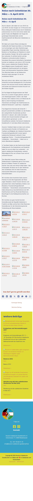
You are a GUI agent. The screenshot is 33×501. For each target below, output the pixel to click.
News (4, 332)
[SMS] (22, 296)
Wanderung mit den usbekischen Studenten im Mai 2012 (15, 382)
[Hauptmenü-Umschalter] (29, 5)
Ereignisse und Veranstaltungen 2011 (15, 329)
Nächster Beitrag (16, 307)
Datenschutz (20, 461)
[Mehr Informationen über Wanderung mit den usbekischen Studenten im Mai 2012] (16, 375)
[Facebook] (3, 296)
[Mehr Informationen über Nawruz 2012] (16, 352)
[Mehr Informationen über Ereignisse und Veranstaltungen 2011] (16, 323)
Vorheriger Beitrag (16, 302)
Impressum (12, 461)
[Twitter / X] (14, 296)
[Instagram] (18, 426)
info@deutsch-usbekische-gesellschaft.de (16, 444)
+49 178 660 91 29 (17, 442)
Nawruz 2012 (8, 359)
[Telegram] (26, 296)
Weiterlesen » (7, 345)
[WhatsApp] (30, 296)
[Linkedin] (7, 296)
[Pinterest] (11, 296)
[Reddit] (18, 296)
